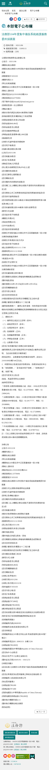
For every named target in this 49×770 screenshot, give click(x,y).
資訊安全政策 (23, 733)
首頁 (13, 11)
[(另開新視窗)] (5, 756)
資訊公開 (22, 11)
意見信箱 (34, 733)
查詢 (45, 3)
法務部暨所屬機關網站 (10, 3)
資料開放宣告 (9, 737)
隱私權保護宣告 (10, 733)
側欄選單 (3, 3)
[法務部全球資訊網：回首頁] (24, 3)
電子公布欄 (34, 11)
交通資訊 (17, 744)
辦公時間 (24, 744)
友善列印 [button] (42, 19)
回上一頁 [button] (29, 19)
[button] (11, 19)
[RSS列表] (9, 756)
